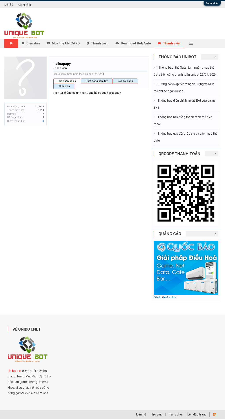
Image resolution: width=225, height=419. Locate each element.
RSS (214, 414)
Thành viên (171, 43)
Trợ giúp (157, 414)
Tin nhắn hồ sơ (67, 81)
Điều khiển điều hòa (165, 297)
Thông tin (64, 86)
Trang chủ (175, 414)
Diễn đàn (33, 43)
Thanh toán (100, 43)
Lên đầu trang (197, 414)
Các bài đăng (125, 81)
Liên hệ (8, 4)
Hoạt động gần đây (97, 81)
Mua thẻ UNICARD (66, 43)
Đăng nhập (212, 3)
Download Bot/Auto (136, 43)
